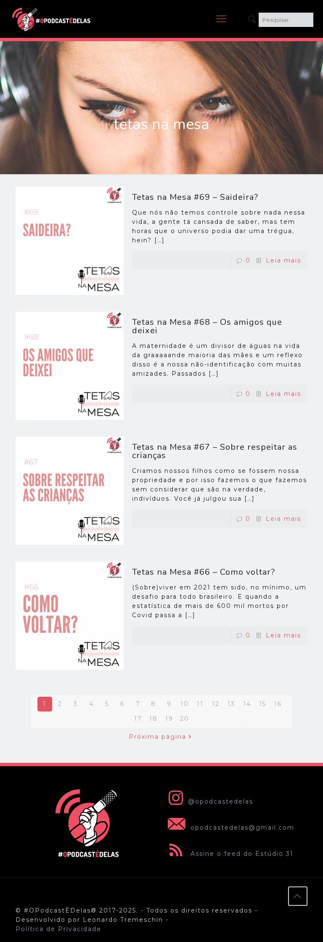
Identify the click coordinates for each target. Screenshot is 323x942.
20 (184, 718)
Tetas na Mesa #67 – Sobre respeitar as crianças (214, 451)
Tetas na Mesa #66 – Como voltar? (203, 572)
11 (200, 704)
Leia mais (283, 260)
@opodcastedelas (220, 801)
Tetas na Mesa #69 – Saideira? (195, 197)
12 (216, 704)
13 (231, 704)
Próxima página (157, 736)
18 (153, 718)
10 (184, 704)
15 (262, 704)
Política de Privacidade (58, 929)
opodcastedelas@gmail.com (241, 827)
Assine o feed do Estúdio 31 (241, 853)
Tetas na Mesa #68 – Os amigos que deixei (207, 326)
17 (138, 718)
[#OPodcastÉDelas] (52, 19)
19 (169, 718)
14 (247, 704)
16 (278, 704)
